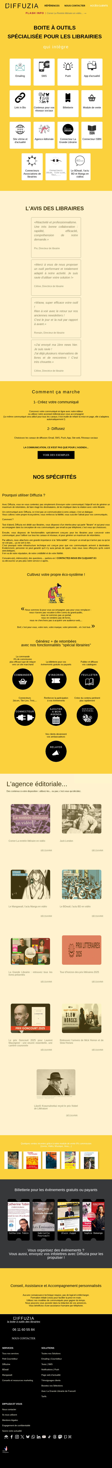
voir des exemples (56, 455)
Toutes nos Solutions (51, 1353)
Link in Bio (20, 107)
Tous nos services (10, 1353)
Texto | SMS (46, 1364)
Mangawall (7, 1375)
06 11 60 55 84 (24, 1329)
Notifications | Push (50, 1369)
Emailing (20, 76)
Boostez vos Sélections (52, 1385)
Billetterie (68, 107)
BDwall (5, 1369)
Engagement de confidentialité (16, 1425)
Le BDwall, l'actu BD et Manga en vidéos (80, 173)
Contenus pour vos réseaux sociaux (44, 109)
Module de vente (92, 107)
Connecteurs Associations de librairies (32, 173)
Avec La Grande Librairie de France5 (58, 1391)
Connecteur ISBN (91, 139)
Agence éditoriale (44, 139)
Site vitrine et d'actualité (20, 140)
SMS (44, 76)
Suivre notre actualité (12, 1431)
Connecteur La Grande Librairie (68, 140)
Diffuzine (6, 1364)
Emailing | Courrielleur (51, 1359)
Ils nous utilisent (9, 1415)
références (52, 5)
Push (68, 76)
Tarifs (43, 1396)
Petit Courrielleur (10, 1359)
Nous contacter (9, 1409)
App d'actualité (92, 76)
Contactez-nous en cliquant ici (76, 558)
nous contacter (74, 5)
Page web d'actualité (51, 1375)
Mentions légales (10, 1420)
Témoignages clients (51, 1380)
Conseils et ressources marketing (17, 1380)
